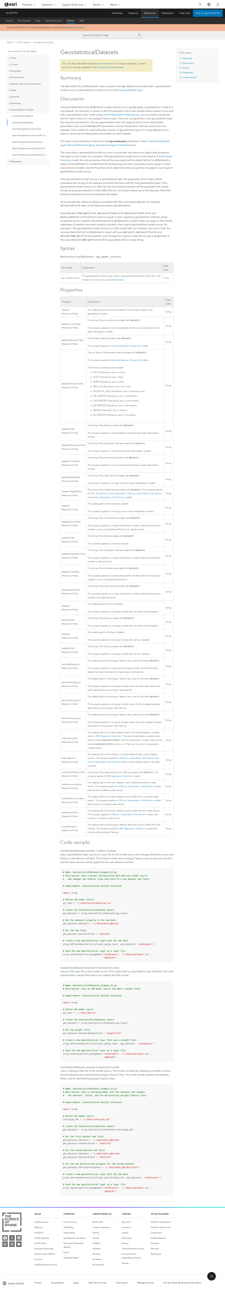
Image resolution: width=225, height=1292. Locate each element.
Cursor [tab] (14, 64)
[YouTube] (19, 1244)
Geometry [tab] (16, 103)
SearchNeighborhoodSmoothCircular (30, 135)
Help (37, 20)
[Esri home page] (10, 4)
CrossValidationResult (22, 116)
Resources (150, 13)
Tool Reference (53, 20)
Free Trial (185, 13)
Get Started (24, 20)
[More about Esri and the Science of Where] (11, 1223)
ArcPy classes (23, 42)
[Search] (200, 4)
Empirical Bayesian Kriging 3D (125, 346)
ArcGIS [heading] (37, 1214)
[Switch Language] (208, 4)
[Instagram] (12, 1244)
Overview (117, 13)
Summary (187, 58)
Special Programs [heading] (160, 1214)
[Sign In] (218, 4)
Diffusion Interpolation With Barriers (144, 493)
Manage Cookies (145, 1282)
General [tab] (15, 96)
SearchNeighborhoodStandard (27, 142)
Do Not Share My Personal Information (182, 1282)
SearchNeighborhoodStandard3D (28, 148)
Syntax (185, 67)
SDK (81, 20)
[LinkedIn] (19, 1238)
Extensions (168, 13)
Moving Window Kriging (81, 145)
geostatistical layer (132, 90)
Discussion (188, 63)
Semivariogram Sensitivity (115, 145)
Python (70, 20)
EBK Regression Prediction (108, 736)
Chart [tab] (13, 58)
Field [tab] (13, 90)
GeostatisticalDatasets (22, 122)
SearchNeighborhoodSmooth (26, 129)
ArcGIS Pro (12, 12)
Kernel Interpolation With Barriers (121, 114)
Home (9, 20)
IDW (92, 493)
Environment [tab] (17, 77)
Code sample (189, 77)
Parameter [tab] (16, 161)
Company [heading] (126, 1214)
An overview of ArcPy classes (22, 51)
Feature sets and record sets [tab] (26, 83)
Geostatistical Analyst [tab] (22, 109)
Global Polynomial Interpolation (111, 493)
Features (133, 13)
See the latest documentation (108, 67)
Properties (187, 72)
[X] (12, 1238)
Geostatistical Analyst (43, 42)
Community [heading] (69, 1214)
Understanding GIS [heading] (102, 1214)
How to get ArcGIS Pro (207, 13)
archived (103, 63)
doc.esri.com (77, 27)
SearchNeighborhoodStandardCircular (30, 155)
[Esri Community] (5, 1244)
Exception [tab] (16, 71)
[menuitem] (46, 1222)
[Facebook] (5, 1238)
